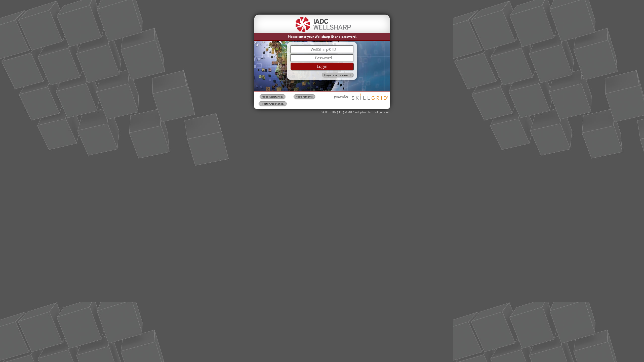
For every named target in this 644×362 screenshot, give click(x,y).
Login (322, 66)
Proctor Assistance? (272, 103)
